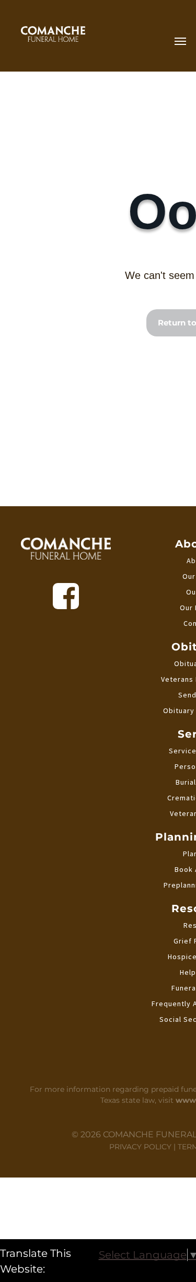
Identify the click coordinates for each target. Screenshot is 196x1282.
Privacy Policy (140, 1146)
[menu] (180, 41)
